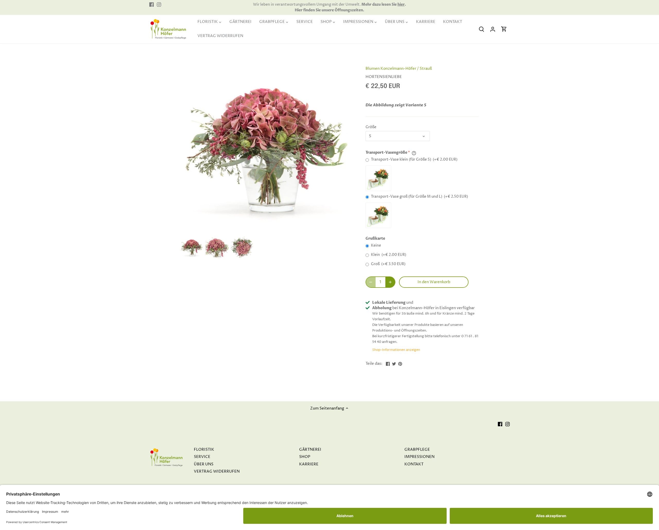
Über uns (203, 464)
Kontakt (413, 464)
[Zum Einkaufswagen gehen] (504, 29)
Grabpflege (417, 449)
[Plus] (390, 282)
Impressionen (419, 456)
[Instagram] (159, 4)
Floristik (204, 449)
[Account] (492, 29)
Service (202, 456)
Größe (371, 127)
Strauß (426, 68)
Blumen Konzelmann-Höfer (391, 68)
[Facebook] (151, 4)
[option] (191, 247)
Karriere (308, 464)
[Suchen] (481, 29)
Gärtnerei (310, 449)
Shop (304, 456)
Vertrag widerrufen (217, 471)
